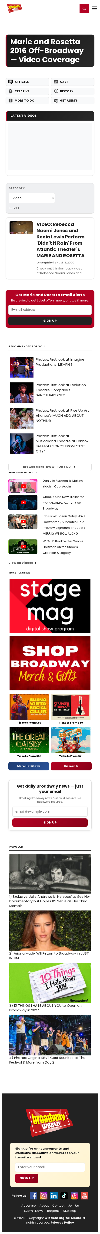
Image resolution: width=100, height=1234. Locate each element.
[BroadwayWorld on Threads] (74, 1196)
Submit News (33, 1211)
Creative (22, 91)
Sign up (50, 822)
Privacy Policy (62, 1222)
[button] (84, 8)
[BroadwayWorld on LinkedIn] (54, 1196)
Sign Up (50, 320)
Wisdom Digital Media (62, 1218)
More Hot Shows (28, 766)
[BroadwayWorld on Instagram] (44, 1196)
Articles (22, 82)
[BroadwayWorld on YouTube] (84, 1196)
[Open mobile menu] (94, 8)
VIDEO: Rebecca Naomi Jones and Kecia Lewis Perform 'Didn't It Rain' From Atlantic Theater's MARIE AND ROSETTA (61, 240)
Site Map (69, 1211)
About (44, 1206)
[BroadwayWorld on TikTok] (64, 1196)
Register (59, 8)
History (66, 91)
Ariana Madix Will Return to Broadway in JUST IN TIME (49, 955)
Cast (64, 82)
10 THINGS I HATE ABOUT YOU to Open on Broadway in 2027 (45, 1008)
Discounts (71, 766)
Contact (58, 1206)
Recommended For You (26, 346)
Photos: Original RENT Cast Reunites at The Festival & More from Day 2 (47, 1060)
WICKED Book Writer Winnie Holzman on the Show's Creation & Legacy (63, 547)
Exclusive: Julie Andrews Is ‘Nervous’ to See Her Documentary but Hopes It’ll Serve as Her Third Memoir (49, 901)
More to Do (24, 101)
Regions (53, 1211)
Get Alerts (69, 101)
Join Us (73, 1206)
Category (17, 188)
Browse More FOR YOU (47, 467)
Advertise (28, 1206)
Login (72, 8)
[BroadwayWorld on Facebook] (33, 1196)
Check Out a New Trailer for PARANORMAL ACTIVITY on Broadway (63, 503)
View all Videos (20, 563)
